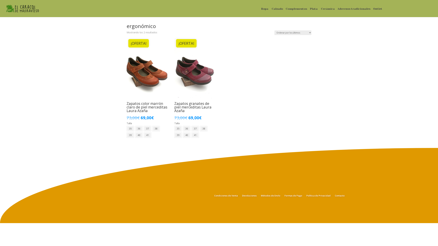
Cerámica (328, 9)
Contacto (340, 195)
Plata (314, 9)
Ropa (264, 9)
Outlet (377, 9)
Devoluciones (249, 195)
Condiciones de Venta (226, 195)
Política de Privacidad (318, 195)
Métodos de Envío (270, 195)
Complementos (296, 9)
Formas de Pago (293, 195)
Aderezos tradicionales (353, 9)
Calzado (277, 9)
